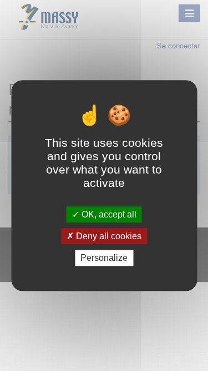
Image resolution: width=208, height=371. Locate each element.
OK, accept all (107, 214)
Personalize (104, 258)
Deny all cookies (107, 236)
